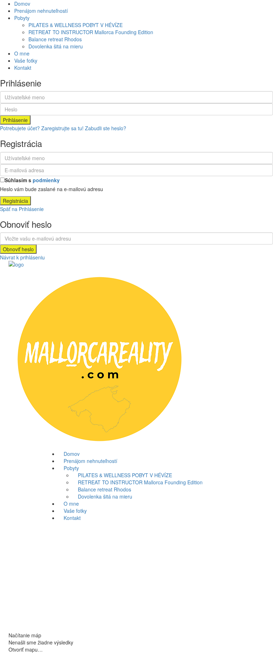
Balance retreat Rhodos (55, 39)
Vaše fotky (25, 60)
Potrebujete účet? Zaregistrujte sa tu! (42, 128)
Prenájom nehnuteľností (41, 10)
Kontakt (22, 67)
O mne (22, 53)
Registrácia (15, 200)
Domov (22, 3)
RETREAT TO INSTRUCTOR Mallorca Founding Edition (90, 32)
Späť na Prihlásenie (22, 208)
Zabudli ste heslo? (105, 128)
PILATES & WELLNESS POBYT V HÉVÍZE (75, 24)
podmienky (46, 180)
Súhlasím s (32, 180)
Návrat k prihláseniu (22, 257)
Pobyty (22, 17)
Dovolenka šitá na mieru (55, 46)
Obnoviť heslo (18, 249)
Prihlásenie (15, 119)
